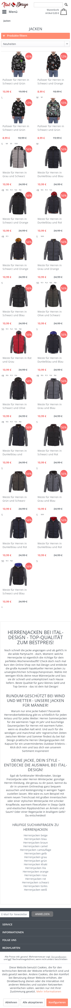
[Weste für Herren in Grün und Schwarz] (18, 481)
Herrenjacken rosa (35, 875)
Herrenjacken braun (35, 842)
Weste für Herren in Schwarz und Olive (15, 406)
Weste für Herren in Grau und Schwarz (15, 174)
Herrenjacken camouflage (35, 850)
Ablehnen (11, 1002)
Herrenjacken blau (35, 839)
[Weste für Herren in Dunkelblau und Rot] (53, 203)
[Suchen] (66, 5)
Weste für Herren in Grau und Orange (50, 267)
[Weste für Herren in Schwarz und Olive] (18, 388)
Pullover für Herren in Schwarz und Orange (51, 81)
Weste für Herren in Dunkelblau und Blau (50, 174)
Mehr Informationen (48, 991)
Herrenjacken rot (35, 879)
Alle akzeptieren (33, 1002)
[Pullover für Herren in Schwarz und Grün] (18, 64)
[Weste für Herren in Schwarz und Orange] (18, 203)
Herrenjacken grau (35, 857)
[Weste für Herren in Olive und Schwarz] (53, 296)
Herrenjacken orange (35, 871)
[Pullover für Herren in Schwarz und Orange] (53, 64)
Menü (13, 12)
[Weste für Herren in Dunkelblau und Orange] (18, 435)
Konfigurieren (57, 1002)
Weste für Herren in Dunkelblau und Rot (50, 220)
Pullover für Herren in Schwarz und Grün (16, 81)
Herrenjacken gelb (35, 853)
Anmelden (42, 914)
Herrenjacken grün (35, 860)
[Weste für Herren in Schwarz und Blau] (18, 296)
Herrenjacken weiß (35, 889)
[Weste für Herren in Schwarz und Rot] (53, 435)
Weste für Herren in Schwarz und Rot (50, 452)
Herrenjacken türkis (35, 886)
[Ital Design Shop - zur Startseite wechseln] (15, 5)
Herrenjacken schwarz (35, 882)
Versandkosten (58, 956)
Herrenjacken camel (35, 846)
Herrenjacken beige (36, 835)
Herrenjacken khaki (35, 864)
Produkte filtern (16, 35)
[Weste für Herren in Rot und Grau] (18, 342)
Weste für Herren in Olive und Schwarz (50, 313)
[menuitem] (9, 11)
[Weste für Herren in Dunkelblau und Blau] (53, 157)
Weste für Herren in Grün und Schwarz (15, 498)
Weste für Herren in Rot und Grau (17, 359)
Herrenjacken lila (35, 868)
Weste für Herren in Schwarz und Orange (15, 220)
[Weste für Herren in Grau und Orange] (53, 249)
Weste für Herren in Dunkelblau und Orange (15, 453)
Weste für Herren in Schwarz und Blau (15, 313)
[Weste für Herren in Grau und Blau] (53, 388)
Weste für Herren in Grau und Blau (50, 406)
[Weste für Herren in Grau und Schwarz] (18, 157)
